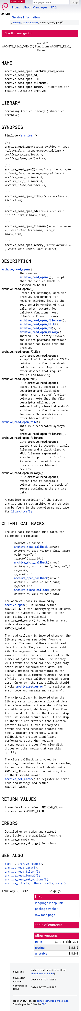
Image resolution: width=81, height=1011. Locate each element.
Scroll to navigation (18, 33)
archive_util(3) (17, 883)
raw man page (45, 915)
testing (17, 22)
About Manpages (35, 7)
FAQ (54, 7)
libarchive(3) (21, 511)
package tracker (46, 909)
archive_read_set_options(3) (26, 879)
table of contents (48, 925)
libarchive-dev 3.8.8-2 (42, 973)
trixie (38, 942)
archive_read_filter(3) (22, 871)
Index (16, 7)
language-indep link (49, 903)
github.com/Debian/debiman (53, 1000)
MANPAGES (17, 1)
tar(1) (10, 863)
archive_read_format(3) (22, 875)
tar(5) (61, 883)
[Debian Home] (5, 8)
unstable (41, 953)
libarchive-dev (30, 22)
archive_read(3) (30, 863)
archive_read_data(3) (21, 867)
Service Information (26, 17)
